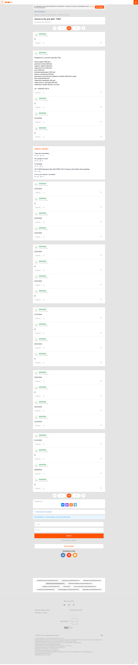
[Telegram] (75, 504)
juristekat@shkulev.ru (87, 651)
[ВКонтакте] (62, 504)
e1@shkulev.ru (55, 650)
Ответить (38, 43)
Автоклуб (43, 15)
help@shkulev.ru (47, 653)
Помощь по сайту (41, 612)
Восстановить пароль (69, 540)
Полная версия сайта (42, 610)
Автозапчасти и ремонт (63, 15)
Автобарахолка (51, 15)
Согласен (99, 7)
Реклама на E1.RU (75, 610)
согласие (91, 6)
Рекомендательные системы (42, 655)
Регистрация (69, 546)
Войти (69, 536)
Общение (36, 15)
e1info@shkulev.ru (76, 651)
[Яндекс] (69, 555)
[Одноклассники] (71, 504)
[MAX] (67, 504)
